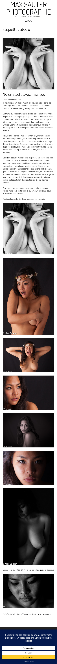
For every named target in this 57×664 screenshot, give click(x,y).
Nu (30, 614)
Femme (25, 614)
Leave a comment (44, 614)
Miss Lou (6, 157)
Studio (34, 614)
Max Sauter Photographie (28, 8)
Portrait (12, 614)
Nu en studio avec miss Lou (24, 94)
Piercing (39, 570)
